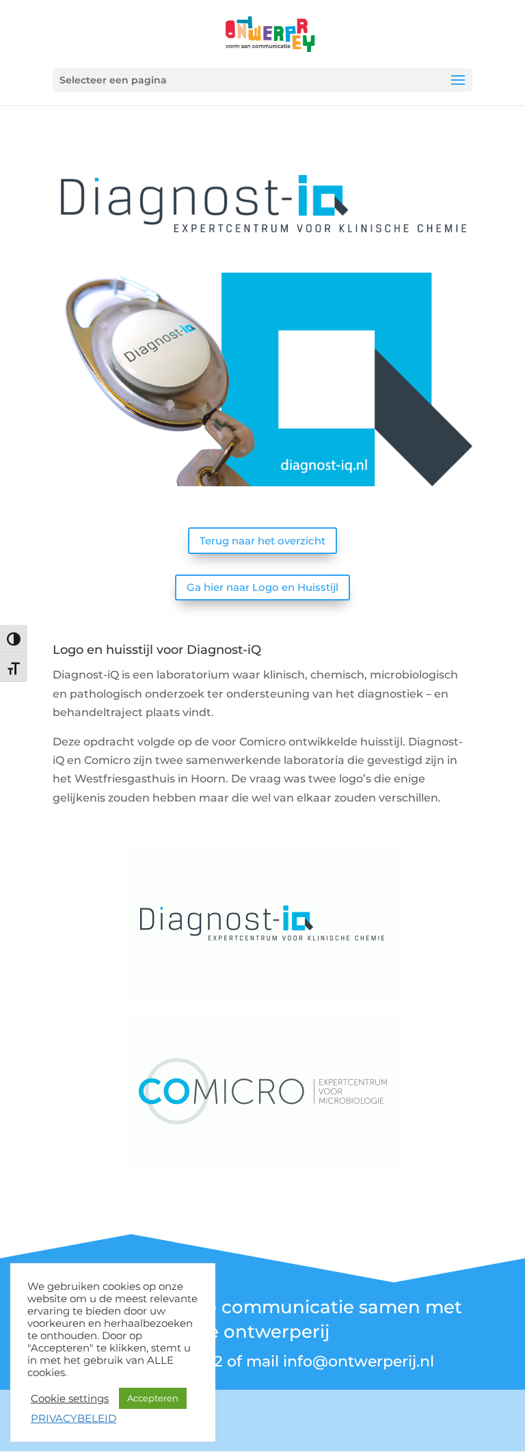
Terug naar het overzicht (262, 540)
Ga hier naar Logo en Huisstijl (262, 587)
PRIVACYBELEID (73, 1418)
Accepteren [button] (152, 1397)
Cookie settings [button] (70, 1398)
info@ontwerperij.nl (358, 1361)
